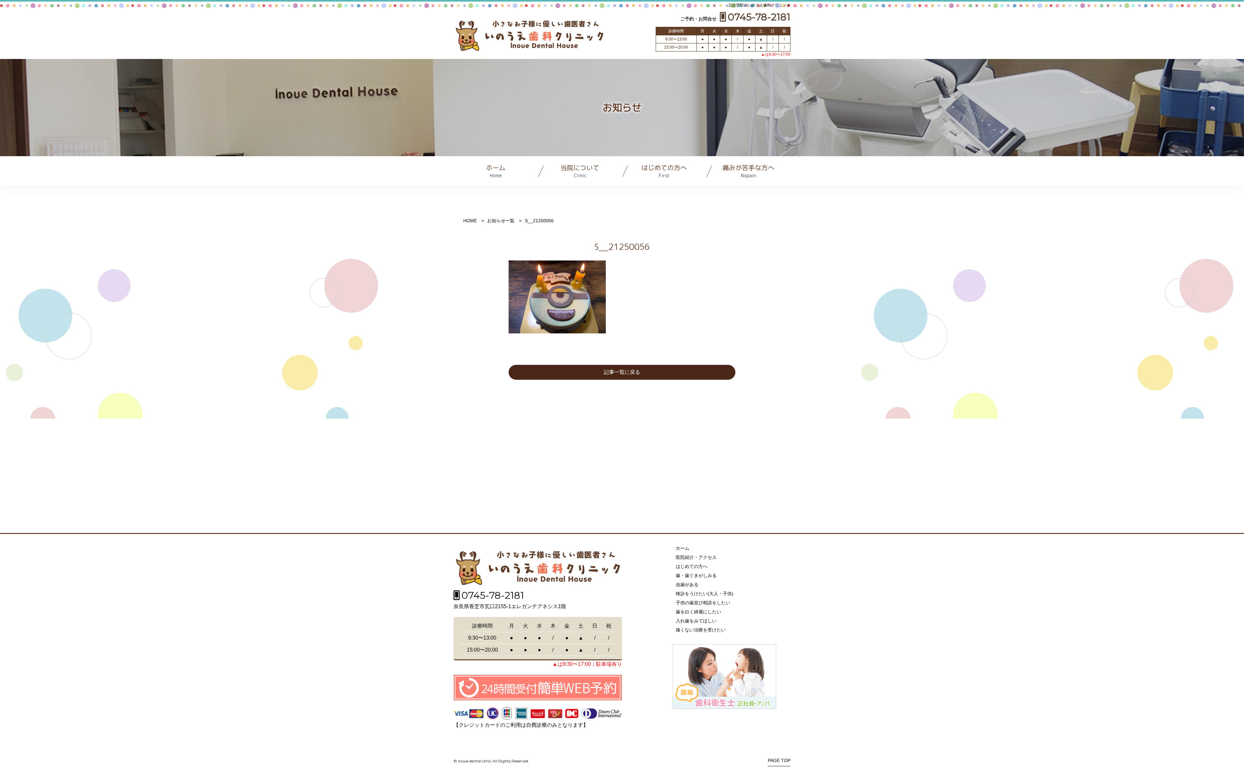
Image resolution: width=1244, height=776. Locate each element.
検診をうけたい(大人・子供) (704, 593)
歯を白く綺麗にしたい (698, 611)
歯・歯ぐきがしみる (696, 575)
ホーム (495, 171)
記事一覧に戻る (622, 372)
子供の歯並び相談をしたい (703, 602)
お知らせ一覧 (500, 220)
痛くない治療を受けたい (701, 629)
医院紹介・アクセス (696, 557)
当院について (579, 171)
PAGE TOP (779, 760)
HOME (470, 220)
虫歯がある (687, 584)
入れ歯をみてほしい (696, 620)
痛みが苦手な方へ (748, 171)
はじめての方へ (664, 171)
